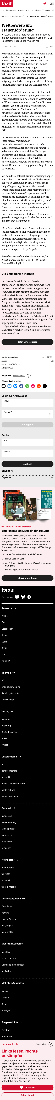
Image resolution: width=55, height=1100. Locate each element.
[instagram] (29, 598)
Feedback (6, 1030)
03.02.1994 (49, 357)
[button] (52, 3)
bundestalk (7, 816)
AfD (3, 680)
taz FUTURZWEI (9, 958)
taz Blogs (6, 952)
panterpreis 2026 (10, 796)
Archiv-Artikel (17, 16)
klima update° (8, 829)
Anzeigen (6, 1010)
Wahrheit (6, 661)
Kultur (4, 635)
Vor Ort (5, 913)
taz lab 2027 (7, 932)
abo (3, 764)
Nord (4, 654)
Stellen (5, 738)
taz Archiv (6, 971)
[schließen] (50, 1044)
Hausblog (6, 725)
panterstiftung (8, 790)
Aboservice (7, 1036)
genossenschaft (9, 771)
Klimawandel (8, 699)
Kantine (5, 997)
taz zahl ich (7, 777)
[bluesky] (23, 598)
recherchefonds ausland (13, 784)
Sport (4, 642)
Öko (3, 622)
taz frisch (6, 874)
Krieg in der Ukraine (11, 687)
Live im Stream (9, 919)
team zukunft (8, 867)
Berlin (4, 648)
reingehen (6, 848)
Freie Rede (7, 841)
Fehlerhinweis (19, 376)
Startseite (5, 16)
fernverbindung (9, 822)
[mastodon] (17, 598)
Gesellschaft (7, 629)
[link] (4, 10)
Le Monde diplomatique (13, 965)
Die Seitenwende (10, 732)
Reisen (5, 991)
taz (8, 590)
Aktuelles (6, 719)
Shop (4, 1004)
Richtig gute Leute (10, 693)
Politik (5, 616)
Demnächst (7, 906)
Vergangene (7, 925)
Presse (5, 745)
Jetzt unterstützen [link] (27, 341)
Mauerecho (7, 835)
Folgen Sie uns (7, 597)
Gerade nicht (41, 1044)
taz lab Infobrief (9, 887)
